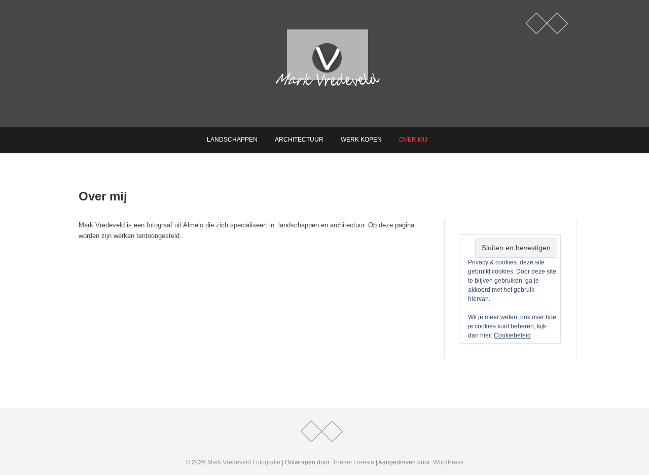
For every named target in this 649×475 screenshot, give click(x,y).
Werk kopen (361, 139)
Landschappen (232, 139)
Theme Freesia (353, 462)
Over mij (413, 139)
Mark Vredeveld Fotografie (243, 462)
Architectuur (299, 139)
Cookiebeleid (512, 335)
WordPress (448, 462)
